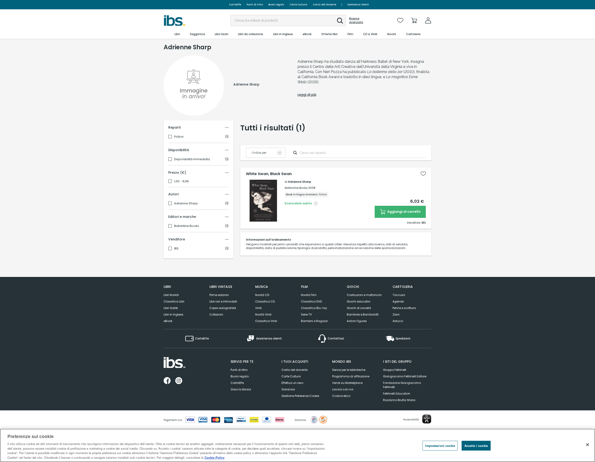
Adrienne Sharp (186, 203)
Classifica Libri (174, 301)
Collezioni (216, 314)
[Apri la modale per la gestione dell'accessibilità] (426, 419)
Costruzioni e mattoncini (364, 295)
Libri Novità (171, 295)
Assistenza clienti (358, 4)
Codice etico (341, 396)
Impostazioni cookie (440, 445)
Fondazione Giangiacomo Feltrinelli (402, 385)
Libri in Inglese (173, 314)
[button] (340, 21)
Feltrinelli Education (396, 394)
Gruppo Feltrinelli (394, 370)
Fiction (179, 137)
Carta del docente (324, 4)
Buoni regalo (276, 4)
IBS (176, 248)
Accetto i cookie (476, 445)
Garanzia (288, 389)
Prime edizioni (219, 295)
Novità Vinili (263, 314)
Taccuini (399, 295)
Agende (398, 301)
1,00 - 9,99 (181, 181)
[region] (297, 445)
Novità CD (262, 295)
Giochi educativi (358, 301)
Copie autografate (222, 308)
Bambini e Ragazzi (314, 321)
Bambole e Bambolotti (363, 314)
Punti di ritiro (255, 4)
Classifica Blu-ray (314, 308)
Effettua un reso (292, 383)
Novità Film (309, 295)
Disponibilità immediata (192, 159)
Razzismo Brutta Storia (399, 400)
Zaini (396, 314)
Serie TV (306, 314)
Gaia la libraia (241, 389)
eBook (168, 321)
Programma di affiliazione (350, 376)
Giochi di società (359, 308)
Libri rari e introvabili (223, 301)
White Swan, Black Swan (269, 173)
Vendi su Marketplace (347, 383)
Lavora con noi (342, 389)
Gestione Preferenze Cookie (300, 396)
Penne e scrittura (404, 308)
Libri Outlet (171, 308)
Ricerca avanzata (356, 20)
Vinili (258, 308)
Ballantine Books (186, 226)
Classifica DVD (311, 301)
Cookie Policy (215, 457)
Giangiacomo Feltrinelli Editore (404, 376)
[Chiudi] (587, 445)
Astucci (398, 321)
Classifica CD (265, 301)
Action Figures (357, 321)
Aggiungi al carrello (404, 211)
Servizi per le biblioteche (348, 370)
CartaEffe (235, 4)
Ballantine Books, (295, 188)
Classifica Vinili (266, 321)
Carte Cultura (298, 4)
